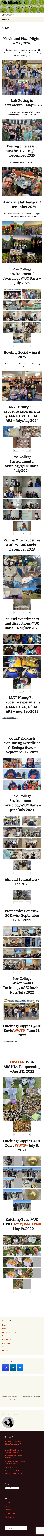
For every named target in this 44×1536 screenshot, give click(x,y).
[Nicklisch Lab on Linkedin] (13, 1367)
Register (8, 1502)
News (4, 1325)
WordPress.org (10, 1517)
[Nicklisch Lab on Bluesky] (20, 1367)
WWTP (19, 1031)
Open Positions (7, 1347)
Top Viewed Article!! (11, 1467)
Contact (5, 1350)
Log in (7, 1506)
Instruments (6, 1339)
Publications (6, 1336)
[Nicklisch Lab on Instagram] (5, 1367)
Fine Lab (17, 1062)
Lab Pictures (6, 1343)
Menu (4, 19)
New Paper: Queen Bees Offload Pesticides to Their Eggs (14, 1443)
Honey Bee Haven (27, 1224)
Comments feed (10, 1513)
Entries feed (9, 1510)
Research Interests (9, 1332)
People (4, 1329)
